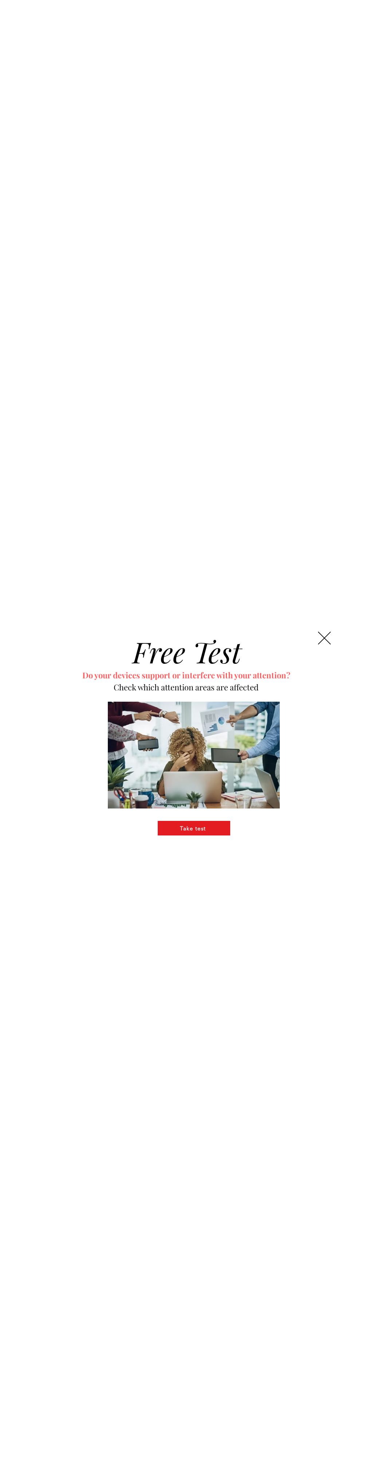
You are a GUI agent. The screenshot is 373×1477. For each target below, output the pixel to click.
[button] (324, 638)
